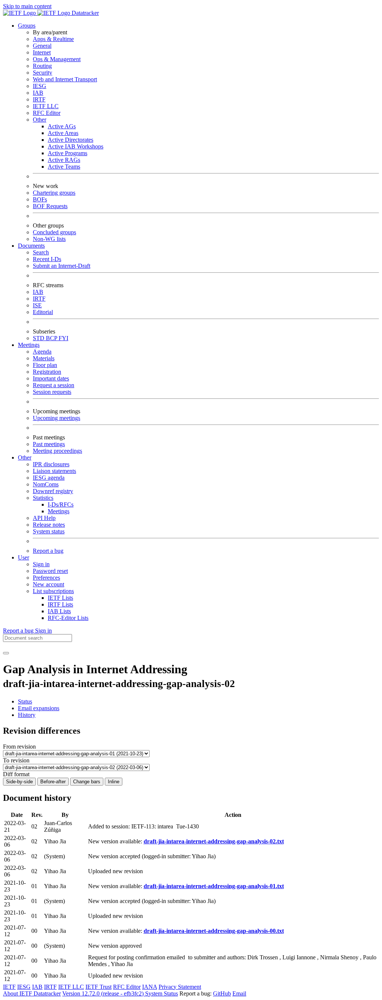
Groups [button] (26, 25)
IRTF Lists (60, 604)
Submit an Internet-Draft (61, 266)
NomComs (46, 484)
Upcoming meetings (56, 418)
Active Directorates (70, 140)
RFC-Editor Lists (68, 618)
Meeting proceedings (57, 451)
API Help (44, 518)
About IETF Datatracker (32, 993)
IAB (38, 93)
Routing (42, 66)
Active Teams (64, 166)
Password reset (50, 571)
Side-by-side (19, 781)
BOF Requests (50, 206)
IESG (39, 86)
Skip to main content (27, 6)
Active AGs (62, 126)
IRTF (39, 99)
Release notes (49, 524)
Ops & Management (57, 59)
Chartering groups (54, 192)
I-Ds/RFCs (60, 504)
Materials (43, 358)
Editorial (43, 312)
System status (49, 531)
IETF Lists (60, 598)
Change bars (86, 781)
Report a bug (48, 551)
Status (25, 701)
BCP (52, 338)
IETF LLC (46, 106)
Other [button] (24, 457)
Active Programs (67, 153)
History (26, 715)
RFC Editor (46, 113)
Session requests (52, 392)
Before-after (53, 781)
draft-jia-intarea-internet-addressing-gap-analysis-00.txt (214, 931)
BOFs (40, 199)
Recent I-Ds (47, 259)
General (42, 46)
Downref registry (53, 491)
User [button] (23, 557)
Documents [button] (31, 245)
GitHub (222, 993)
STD (39, 338)
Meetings (58, 511)
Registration (47, 372)
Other (39, 119)
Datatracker (84, 13)
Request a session (53, 385)
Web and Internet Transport (65, 79)
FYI (63, 338)
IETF (9, 987)
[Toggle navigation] (6, 653)
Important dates (51, 378)
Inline (113, 781)
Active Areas (63, 133)
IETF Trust (98, 987)
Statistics (43, 498)
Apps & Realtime (53, 39)
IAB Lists (59, 611)
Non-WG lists (49, 239)
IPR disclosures (51, 464)
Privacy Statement (180, 987)
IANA (149, 987)
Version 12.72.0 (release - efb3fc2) (103, 993)
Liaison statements (54, 471)
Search (41, 252)
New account (48, 584)
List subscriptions (53, 591)
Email (239, 993)
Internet (42, 52)
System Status (161, 993)
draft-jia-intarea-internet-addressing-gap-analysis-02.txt (214, 841)
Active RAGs (64, 160)
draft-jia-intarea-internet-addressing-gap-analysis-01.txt (214, 886)
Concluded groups (54, 232)
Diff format (16, 774)
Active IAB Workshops (75, 146)
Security (42, 72)
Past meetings (49, 444)
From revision (19, 746)
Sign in (41, 564)
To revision (16, 760)
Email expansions (38, 708)
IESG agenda (49, 477)
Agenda (42, 351)
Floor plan (45, 365)
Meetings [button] (29, 345)
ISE (37, 305)
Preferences (46, 577)
